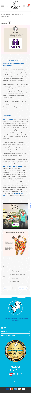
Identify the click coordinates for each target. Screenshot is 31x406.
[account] (24, 5)
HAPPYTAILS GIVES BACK (13, 14)
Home (3, 14)
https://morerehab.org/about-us (17, 195)
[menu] (2, 5)
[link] (15, 308)
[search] (7, 5)
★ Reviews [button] (30, 204)
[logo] (15, 5)
